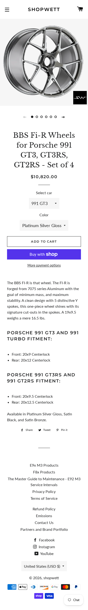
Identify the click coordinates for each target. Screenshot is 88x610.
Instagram (46, 546)
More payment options (44, 265)
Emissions (44, 515)
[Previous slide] (25, 117)
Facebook (46, 540)
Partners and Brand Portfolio (44, 529)
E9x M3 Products (44, 465)
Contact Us (44, 522)
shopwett (44, 9)
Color (44, 215)
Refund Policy (44, 509)
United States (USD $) (42, 566)
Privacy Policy (44, 491)
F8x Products (44, 472)
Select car (44, 192)
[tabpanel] (44, 62)
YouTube (46, 553)
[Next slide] (63, 117)
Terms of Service (44, 498)
